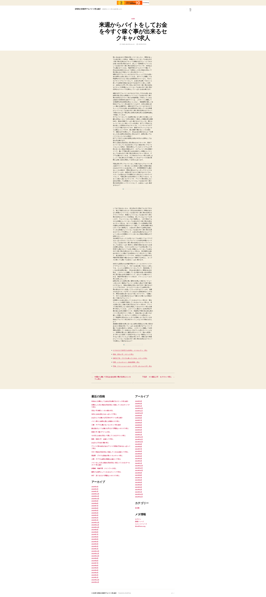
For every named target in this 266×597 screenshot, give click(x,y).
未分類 (133, 18)
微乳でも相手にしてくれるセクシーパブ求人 (106, 472)
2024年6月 (94, 537)
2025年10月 (95, 498)
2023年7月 (94, 563)
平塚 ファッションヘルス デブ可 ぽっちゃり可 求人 (132, 366)
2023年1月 (94, 577)
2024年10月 (95, 527)
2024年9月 (94, 529)
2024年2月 (94, 546)
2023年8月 (94, 561)
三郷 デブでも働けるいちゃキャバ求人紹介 (106, 425)
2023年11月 (95, 553)
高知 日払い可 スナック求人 (123, 354)
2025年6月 (94, 508)
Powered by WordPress (124, 593)
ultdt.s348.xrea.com (130, 44)
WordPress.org (140, 526)
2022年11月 (95, 582)
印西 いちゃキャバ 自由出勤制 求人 (126, 362)
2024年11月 (95, 525)
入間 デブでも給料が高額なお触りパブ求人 (106, 459)
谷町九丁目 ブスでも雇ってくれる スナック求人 (130, 358)
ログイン (138, 519)
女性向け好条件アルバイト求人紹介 (88, 9)
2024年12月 (95, 522)
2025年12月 (95, 494)
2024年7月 (94, 534)
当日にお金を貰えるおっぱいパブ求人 (104, 414)
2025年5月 (94, 510)
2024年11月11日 (142, 44)
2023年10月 (95, 556)
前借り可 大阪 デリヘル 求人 (100, 432)
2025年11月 (95, 496)
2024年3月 (94, 544)
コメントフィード (141, 524)
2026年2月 (94, 489)
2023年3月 (94, 572)
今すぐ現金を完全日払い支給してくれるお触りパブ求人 (109, 452)
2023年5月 (94, 568)
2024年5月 (94, 539)
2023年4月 (94, 570)
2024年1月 (94, 549)
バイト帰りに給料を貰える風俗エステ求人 (105, 421)
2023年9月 (94, 558)
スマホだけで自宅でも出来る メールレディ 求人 (130, 350)
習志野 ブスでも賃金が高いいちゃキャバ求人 (106, 455)
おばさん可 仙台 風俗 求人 (100, 442)
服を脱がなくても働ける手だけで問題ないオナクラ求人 (109, 428)
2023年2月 (94, 575)
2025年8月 (94, 503)
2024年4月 (94, 541)
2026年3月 (94, 486)
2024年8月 (94, 532)
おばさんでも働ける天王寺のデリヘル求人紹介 (106, 417)
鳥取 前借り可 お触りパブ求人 (102, 439)
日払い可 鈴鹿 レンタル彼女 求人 (102, 410)
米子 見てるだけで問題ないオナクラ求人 (105, 475)
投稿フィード (139, 521)
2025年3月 (94, 515)
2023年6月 (94, 565)
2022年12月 (95, 580)
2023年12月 (95, 551)
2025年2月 (94, 518)
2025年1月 (94, 520)
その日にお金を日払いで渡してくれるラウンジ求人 (108, 435)
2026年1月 (94, 491)
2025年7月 (94, 506)
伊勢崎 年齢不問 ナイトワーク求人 (103, 468)
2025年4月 (94, 513)
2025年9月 (94, 501)
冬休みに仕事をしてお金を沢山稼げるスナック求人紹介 (109, 401)
